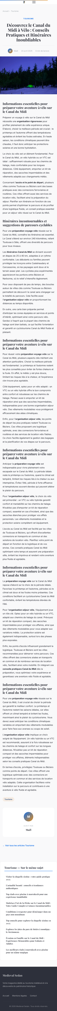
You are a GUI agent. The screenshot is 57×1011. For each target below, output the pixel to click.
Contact (33, 996)
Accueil (6, 11)
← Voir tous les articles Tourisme (18, 845)
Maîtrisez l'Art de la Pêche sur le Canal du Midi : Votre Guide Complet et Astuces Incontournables (28, 904)
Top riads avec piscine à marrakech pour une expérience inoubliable (27, 895)
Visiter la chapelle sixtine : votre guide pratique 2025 (28, 878)
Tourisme (15, 11)
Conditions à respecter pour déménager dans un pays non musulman (28, 913)
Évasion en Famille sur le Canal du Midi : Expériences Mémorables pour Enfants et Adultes (25, 941)
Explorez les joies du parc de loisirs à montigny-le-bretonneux (28, 930)
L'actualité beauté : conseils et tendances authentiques (24, 886)
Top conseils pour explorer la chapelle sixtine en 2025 (28, 922)
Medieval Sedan (12, 975)
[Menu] (34, 2)
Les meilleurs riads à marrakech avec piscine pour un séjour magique (27, 951)
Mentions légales (19, 996)
